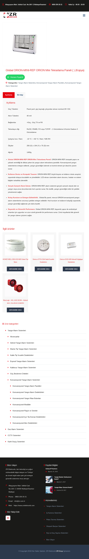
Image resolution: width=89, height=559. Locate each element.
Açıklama (8, 95)
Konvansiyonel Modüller (22, 405)
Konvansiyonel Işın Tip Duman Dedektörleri (29, 417)
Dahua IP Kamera (51, 469)
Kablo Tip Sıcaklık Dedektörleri (21, 355)
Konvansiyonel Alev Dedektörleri (25, 423)
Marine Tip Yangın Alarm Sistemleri (23, 349)
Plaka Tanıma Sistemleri (55, 519)
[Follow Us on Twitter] (8, 518)
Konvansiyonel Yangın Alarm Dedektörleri (28, 392)
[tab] (9, 95)
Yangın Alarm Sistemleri (27, 83)
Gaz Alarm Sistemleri (16, 429)
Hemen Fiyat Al (16, 77)
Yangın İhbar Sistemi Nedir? (63, 487)
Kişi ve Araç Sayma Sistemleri (57, 533)
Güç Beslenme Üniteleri (19, 374)
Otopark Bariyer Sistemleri (56, 526)
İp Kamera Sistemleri (54, 513)
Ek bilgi (20, 95)
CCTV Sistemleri (14, 435)
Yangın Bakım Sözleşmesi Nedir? (62, 478)
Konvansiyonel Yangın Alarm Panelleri (50, 83)
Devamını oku (15, 269)
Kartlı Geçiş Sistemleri (16, 442)
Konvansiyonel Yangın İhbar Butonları (27, 398)
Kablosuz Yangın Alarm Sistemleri (23, 368)
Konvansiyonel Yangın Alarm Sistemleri (25, 380)
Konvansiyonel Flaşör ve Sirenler (25, 411)
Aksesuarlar (14, 337)
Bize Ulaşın (50, 540)
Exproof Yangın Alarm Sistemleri (22, 361)
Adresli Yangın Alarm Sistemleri (22, 343)
